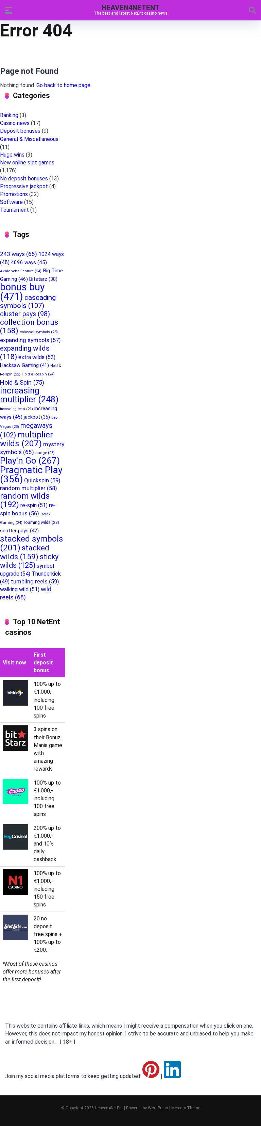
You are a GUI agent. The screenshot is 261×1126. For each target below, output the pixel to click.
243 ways (18, 254)
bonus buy (22, 291)
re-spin (34, 505)
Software (11, 202)
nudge (45, 453)
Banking (9, 115)
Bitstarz (43, 279)
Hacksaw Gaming (24, 365)
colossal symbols (39, 332)
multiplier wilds (26, 439)
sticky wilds (29, 560)
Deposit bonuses (20, 131)
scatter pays (19, 531)
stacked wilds (24, 552)
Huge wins (12, 154)
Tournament (14, 210)
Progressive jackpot (24, 186)
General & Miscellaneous (29, 139)
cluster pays (25, 314)
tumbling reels (35, 581)
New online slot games (27, 162)
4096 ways (29, 262)
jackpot (37, 417)
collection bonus (29, 326)
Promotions (14, 194)
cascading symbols (28, 301)
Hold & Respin (38, 374)
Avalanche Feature (20, 271)
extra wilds (36, 357)
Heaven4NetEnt (131, 7)
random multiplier (28, 488)
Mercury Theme (185, 1108)
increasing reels (16, 409)
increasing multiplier (29, 394)
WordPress (158, 1108)
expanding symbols (30, 340)
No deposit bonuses (24, 178)
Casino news (15, 123)
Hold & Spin (22, 382)
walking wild (19, 589)
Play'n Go (30, 460)
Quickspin (42, 480)
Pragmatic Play (31, 474)
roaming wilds (41, 522)
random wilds (25, 500)
